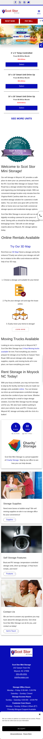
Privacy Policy (27, 734)
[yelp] (20, 2)
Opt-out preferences (16, 734)
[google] (24, 2)
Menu (39, 13)
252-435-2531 (21, 674)
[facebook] (15, 2)
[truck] (28, 2)
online (21, 389)
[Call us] (40, 215)
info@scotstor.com (21, 677)
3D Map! (15, 252)
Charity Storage (13, 460)
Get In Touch (11, 631)
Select (21, 64)
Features (9, 574)
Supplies (9, 520)
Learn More (20, 329)
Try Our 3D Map (20, 246)
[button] (40, 714)
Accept (21, 729)
